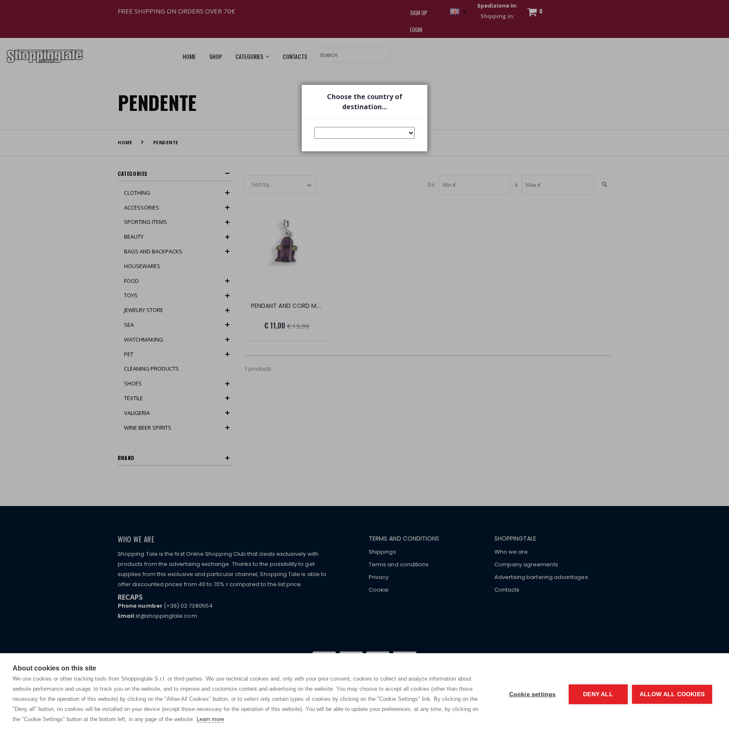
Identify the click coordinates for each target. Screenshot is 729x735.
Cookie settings (532, 694)
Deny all (598, 694)
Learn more (210, 719)
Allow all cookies (672, 694)
